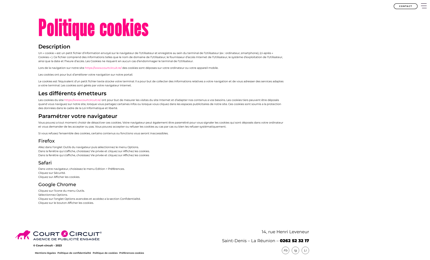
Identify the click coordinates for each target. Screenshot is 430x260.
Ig (295, 250)
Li (305, 250)
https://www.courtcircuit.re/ (103, 68)
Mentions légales (45, 252)
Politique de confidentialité (74, 252)
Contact (405, 6)
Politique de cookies (105, 252)
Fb (286, 250)
